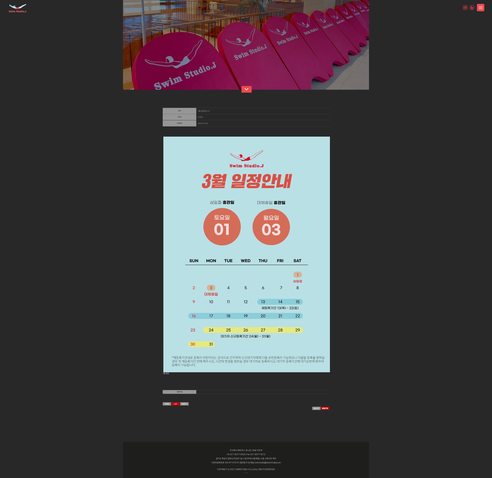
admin (246, 473)
